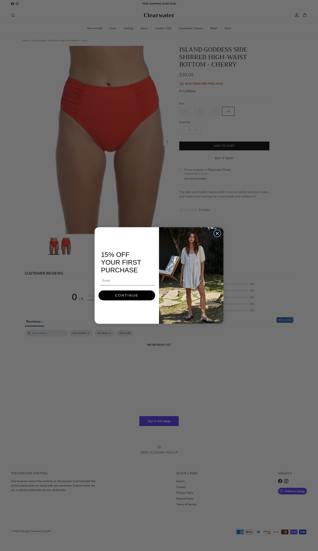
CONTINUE (126, 295)
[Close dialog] (217, 233)
